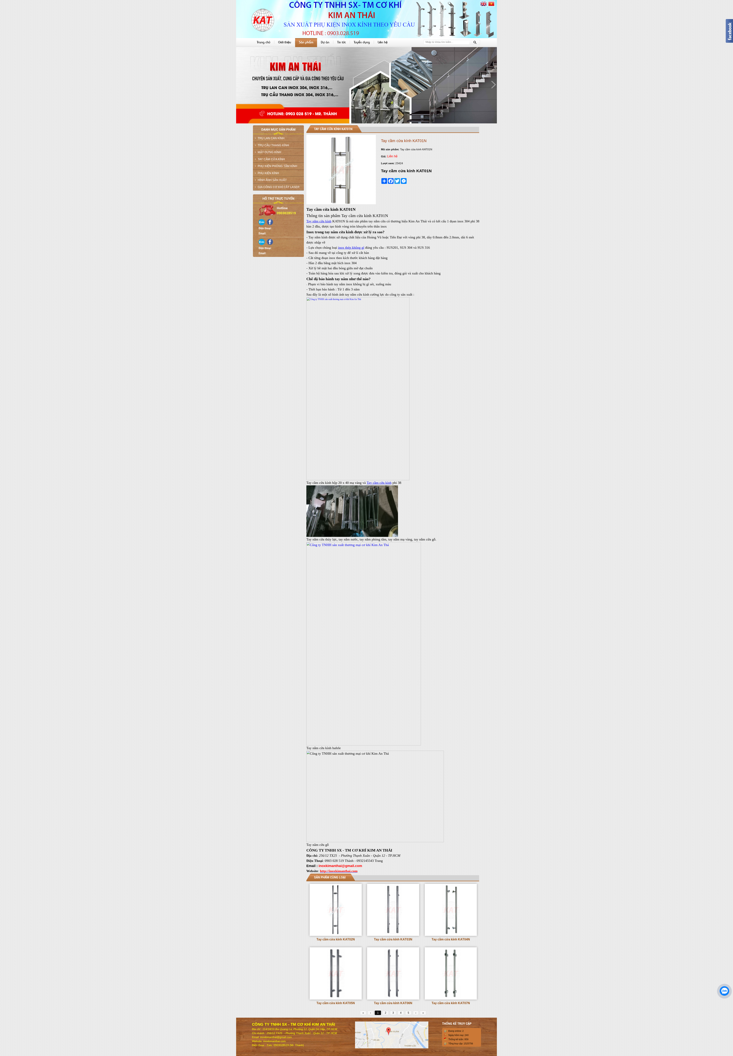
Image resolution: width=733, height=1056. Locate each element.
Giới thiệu (284, 42)
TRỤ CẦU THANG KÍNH (273, 145)
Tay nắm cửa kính (318, 221)
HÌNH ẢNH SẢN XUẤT (272, 180)
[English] (484, 6)
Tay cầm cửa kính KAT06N (393, 1003)
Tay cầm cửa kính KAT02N (335, 939)
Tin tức (341, 42)
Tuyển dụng (362, 42)
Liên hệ (382, 42)
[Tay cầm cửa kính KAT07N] (451, 998)
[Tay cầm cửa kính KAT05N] (336, 998)
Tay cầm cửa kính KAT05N (335, 1003)
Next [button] (493, 84)
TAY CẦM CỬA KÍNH (271, 159)
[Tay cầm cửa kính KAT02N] (336, 935)
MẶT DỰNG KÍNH (269, 152)
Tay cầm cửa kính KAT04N (451, 939)
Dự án (325, 42)
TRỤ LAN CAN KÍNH (271, 138)
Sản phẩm (306, 42)
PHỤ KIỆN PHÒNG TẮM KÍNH (277, 166)
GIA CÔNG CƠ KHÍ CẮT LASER (278, 187)
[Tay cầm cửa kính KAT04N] (451, 935)
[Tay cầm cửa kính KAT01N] (341, 203)
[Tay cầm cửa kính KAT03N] (393, 935)
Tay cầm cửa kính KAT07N (451, 1003)
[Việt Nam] (491, 6)
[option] (366, 85)
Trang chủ (263, 42)
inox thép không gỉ (351, 247)
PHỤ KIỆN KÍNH (268, 173)
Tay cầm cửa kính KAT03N (393, 939)
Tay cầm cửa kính (379, 483)
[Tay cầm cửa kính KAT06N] (393, 998)
